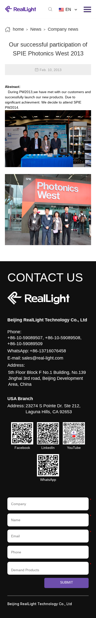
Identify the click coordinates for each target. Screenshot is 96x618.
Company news (63, 29)
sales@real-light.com (42, 358)
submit (66, 582)
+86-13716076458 (48, 350)
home (18, 29)
